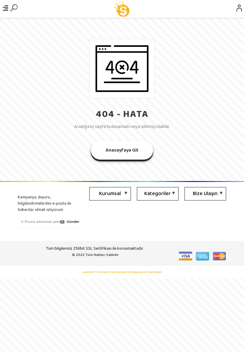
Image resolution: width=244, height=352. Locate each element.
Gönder (73, 222)
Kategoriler (157, 193)
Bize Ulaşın (205, 193)
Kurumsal (110, 193)
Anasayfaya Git (122, 150)
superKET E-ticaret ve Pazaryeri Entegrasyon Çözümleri (122, 272)
